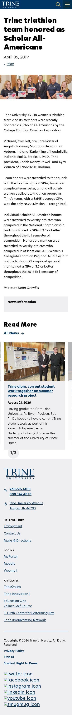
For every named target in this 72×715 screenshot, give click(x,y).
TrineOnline (12, 587)
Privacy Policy (14, 651)
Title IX (9, 657)
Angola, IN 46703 (23, 508)
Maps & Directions (17, 540)
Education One (15, 601)
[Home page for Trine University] (10, 5)
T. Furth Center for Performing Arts (29, 613)
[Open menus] (67, 4)
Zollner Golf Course (18, 606)
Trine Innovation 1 (17, 594)
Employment (13, 526)
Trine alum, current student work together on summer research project (31, 391)
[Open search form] (58, 4)
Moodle (9, 563)
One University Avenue (26, 503)
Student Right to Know (21, 663)
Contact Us (12, 533)
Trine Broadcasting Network (25, 620)
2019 (10, 64)
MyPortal (10, 556)
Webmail (10, 570)
